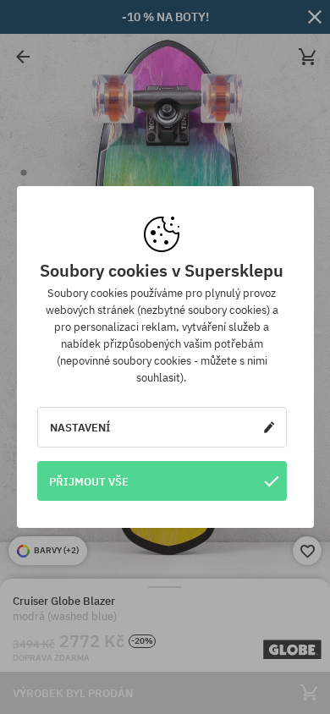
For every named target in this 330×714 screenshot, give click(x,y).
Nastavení (80, 427)
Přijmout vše (89, 481)
